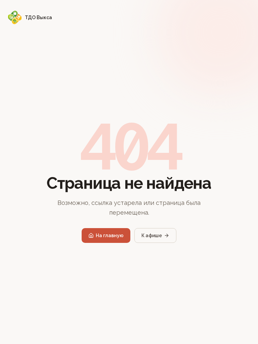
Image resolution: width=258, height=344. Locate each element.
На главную (110, 235)
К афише (151, 235)
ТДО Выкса (38, 17)
